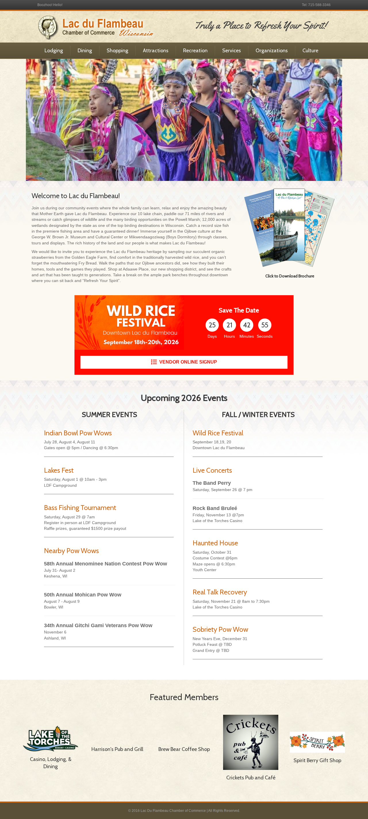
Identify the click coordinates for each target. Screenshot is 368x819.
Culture (310, 50)
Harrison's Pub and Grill (117, 749)
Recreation (195, 50)
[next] (336, 120)
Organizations (272, 50)
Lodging (54, 50)
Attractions (155, 50)
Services (231, 50)
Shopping (117, 50)
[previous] (32, 120)
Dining (85, 50)
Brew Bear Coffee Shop (184, 749)
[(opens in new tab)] (289, 227)
